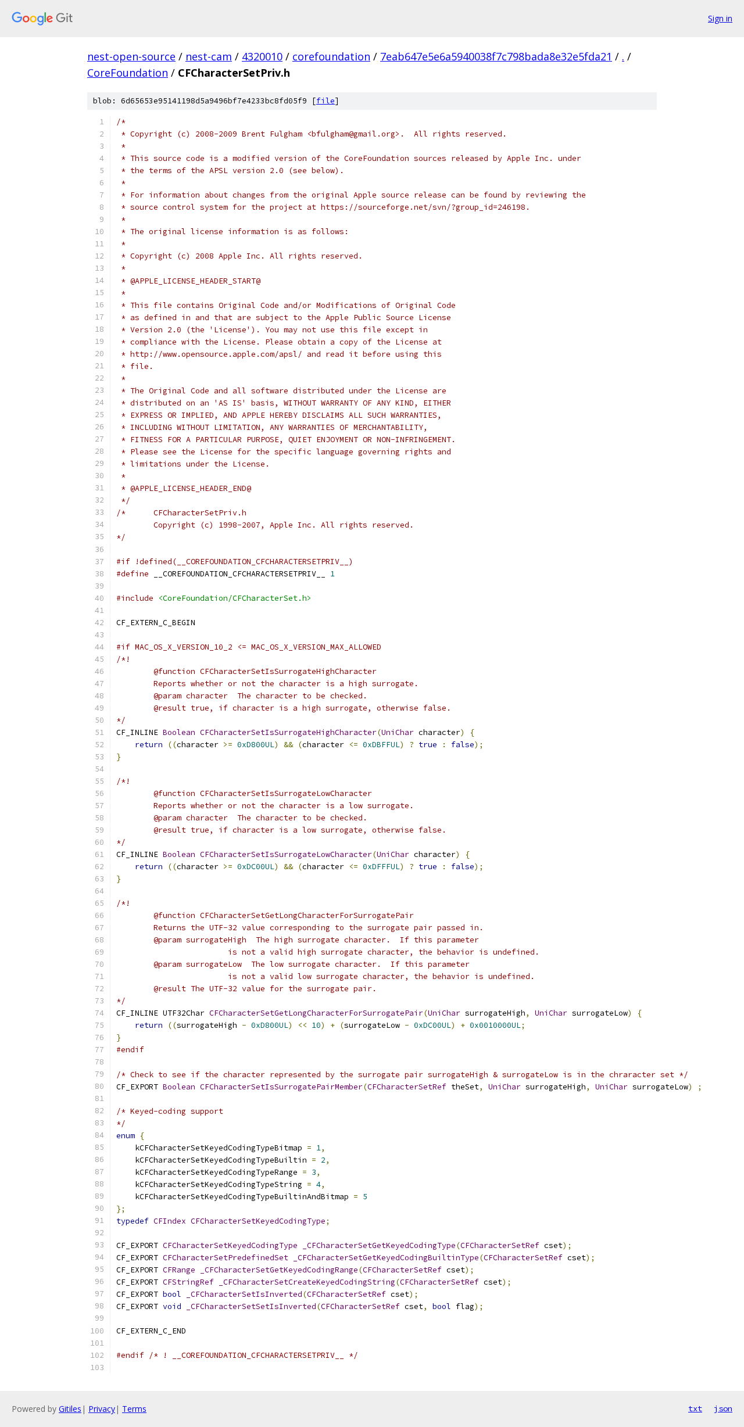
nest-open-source (131, 56)
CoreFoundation (127, 73)
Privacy (101, 1408)
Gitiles (70, 1408)
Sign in (720, 18)
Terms (134, 1408)
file (325, 101)
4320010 (262, 56)
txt (695, 1408)
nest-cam (208, 56)
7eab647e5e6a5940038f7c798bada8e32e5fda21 (496, 56)
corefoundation (331, 56)
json (723, 1408)
